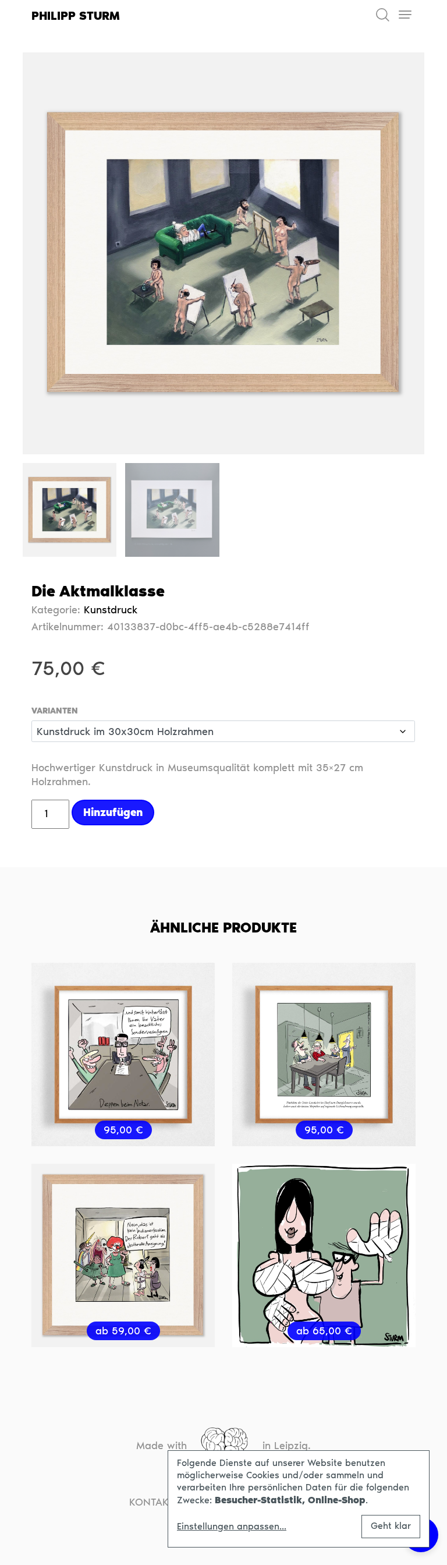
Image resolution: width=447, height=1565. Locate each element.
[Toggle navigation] (405, 14)
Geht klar (391, 1525)
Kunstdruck (110, 609)
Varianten (54, 711)
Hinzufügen (113, 812)
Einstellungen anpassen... (231, 1526)
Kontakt (152, 1502)
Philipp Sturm (75, 16)
